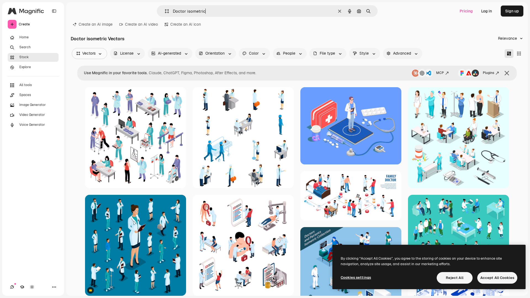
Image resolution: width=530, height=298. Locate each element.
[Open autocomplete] (164, 11)
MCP (440, 73)
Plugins (488, 73)
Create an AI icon (185, 24)
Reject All (454, 277)
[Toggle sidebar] (54, 11)
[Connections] (12, 287)
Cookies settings (356, 277)
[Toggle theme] (32, 287)
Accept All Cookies (497, 277)
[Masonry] (509, 53)
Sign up (512, 11)
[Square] (519, 53)
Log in (486, 11)
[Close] (507, 73)
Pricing (466, 11)
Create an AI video (141, 24)
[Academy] (22, 287)
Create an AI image (96, 24)
